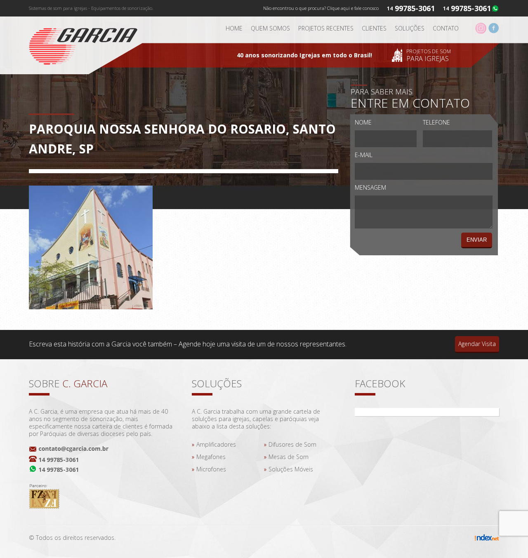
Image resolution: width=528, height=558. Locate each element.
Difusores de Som (292, 444)
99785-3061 (471, 8)
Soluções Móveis (291, 469)
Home (234, 28)
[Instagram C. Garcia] (480, 31)
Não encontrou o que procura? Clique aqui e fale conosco (321, 8)
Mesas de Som (289, 457)
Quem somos (270, 28)
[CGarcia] (88, 44)
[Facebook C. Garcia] (493, 31)
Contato (446, 28)
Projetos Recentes (326, 28)
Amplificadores (216, 444)
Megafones (211, 457)
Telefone (436, 122)
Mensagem (370, 187)
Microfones (211, 469)
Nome (363, 122)
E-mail (363, 155)
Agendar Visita (477, 344)
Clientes (374, 28)
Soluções (409, 28)
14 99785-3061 (58, 460)
